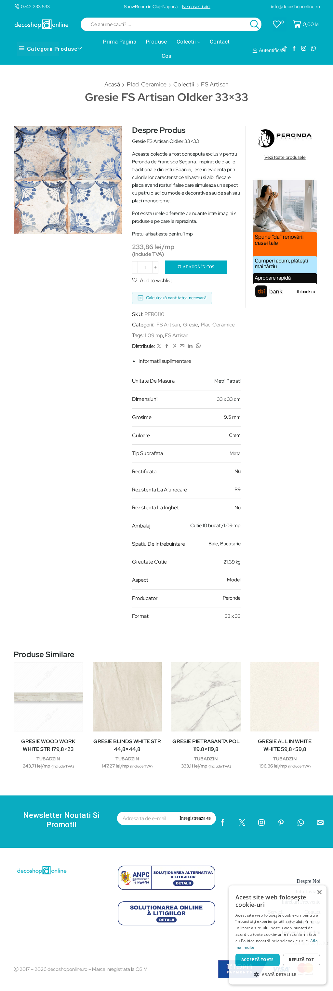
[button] (277, 974)
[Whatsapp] (313, 49)
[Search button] (254, 24)
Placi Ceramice (146, 84)
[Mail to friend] (182, 346)
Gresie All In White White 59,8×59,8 (285, 745)
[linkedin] (190, 346)
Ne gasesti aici (196, 6)
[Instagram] (303, 49)
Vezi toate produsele (285, 157)
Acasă (112, 84)
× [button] (319, 892)
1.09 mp (154, 335)
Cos (167, 56)
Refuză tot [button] (301, 959)
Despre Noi (308, 881)
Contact (220, 41)
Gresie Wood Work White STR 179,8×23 (48, 745)
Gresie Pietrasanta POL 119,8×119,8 (206, 745)
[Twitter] (159, 346)
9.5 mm (232, 417)
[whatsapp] (197, 346)
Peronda (232, 598)
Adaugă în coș (198, 267)
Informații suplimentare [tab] (165, 361)
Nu (237, 471)
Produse (156, 41)
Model (234, 580)
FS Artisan (215, 84)
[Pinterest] (174, 346)
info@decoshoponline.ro (295, 6)
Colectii (186, 41)
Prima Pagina (119, 41)
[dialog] (277, 935)
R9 (237, 489)
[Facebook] (294, 49)
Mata (235, 453)
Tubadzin (48, 759)
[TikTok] (284, 49)
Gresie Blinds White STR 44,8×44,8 (127, 745)
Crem (235, 435)
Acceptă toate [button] (257, 959)
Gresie (190, 324)
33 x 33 (233, 616)
